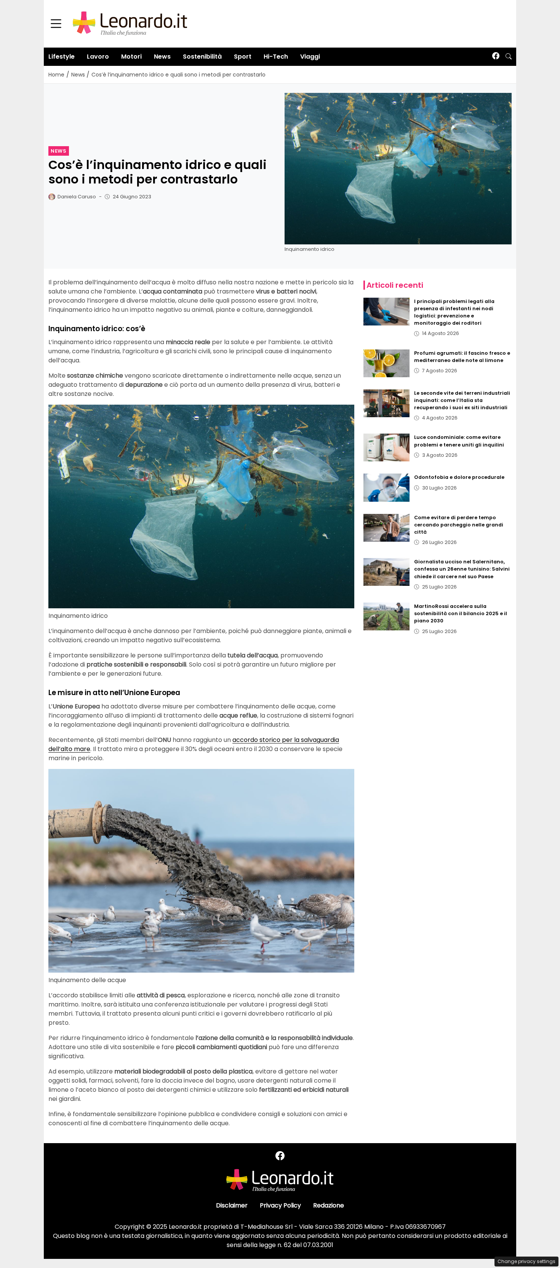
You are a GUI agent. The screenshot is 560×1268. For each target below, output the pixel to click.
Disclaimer (232, 1205)
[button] (509, 56)
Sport (242, 56)
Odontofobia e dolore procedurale (459, 477)
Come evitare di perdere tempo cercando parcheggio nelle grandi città (458, 524)
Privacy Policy (280, 1205)
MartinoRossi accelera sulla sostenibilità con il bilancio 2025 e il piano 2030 (460, 613)
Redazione (328, 1205)
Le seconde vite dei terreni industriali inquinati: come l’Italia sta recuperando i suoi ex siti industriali (462, 400)
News (162, 56)
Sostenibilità (202, 56)
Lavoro (98, 56)
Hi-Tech (276, 56)
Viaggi (310, 56)
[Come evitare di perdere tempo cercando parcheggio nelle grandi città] (386, 528)
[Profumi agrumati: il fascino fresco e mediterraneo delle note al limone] (386, 363)
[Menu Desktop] (56, 24)
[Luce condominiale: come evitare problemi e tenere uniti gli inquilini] (386, 447)
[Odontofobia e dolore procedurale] (386, 487)
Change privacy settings (526, 1261)
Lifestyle (61, 56)
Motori (131, 56)
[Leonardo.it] (130, 23)
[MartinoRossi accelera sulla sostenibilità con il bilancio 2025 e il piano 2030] (386, 616)
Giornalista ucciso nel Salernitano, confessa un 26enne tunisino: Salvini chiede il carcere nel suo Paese (462, 568)
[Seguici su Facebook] (495, 56)
